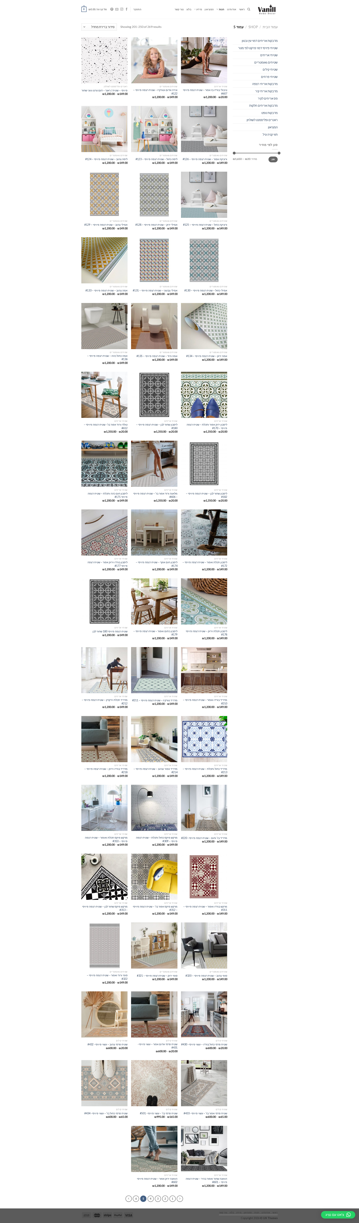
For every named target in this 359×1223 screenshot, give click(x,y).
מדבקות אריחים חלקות (263, 105)
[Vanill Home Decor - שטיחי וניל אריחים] (267, 9)
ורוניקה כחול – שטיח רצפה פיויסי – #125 (205, 224)
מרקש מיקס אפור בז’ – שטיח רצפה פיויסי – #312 (155, 908)
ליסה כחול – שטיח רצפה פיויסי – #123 (156, 159)
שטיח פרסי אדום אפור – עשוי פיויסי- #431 (157, 1046)
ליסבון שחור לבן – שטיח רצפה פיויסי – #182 (206, 495)
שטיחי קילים (270, 69)
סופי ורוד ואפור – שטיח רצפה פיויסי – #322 (107, 977)
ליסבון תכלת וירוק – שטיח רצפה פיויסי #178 (206, 633)
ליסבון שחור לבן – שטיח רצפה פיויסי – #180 (156, 426)
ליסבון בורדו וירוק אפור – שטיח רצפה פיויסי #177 (108, 564)
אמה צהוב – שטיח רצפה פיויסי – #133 (106, 290)
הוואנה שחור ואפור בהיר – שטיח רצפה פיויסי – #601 (206, 1180)
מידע (199, 9)
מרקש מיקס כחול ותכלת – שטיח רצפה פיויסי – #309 (156, 839)
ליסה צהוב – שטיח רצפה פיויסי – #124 (106, 159)
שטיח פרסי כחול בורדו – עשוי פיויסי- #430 (204, 1044)
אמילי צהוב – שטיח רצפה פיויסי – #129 (106, 224)
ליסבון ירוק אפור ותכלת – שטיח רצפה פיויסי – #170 (207, 426)
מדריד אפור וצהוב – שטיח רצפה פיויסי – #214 (155, 770)
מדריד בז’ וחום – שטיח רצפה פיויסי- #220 (204, 837)
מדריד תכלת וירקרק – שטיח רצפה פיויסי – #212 (105, 701)
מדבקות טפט (269, 113)
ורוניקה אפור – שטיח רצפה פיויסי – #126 (205, 159)
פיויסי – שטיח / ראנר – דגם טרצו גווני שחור (105, 90)
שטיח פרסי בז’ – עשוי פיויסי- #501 (158, 1113)
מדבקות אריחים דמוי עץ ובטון (260, 40)
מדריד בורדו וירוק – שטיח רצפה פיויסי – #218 (106, 770)
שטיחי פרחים (269, 76)
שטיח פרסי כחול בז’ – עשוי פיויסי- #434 (106, 1113)
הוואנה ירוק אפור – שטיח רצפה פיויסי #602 (157, 1180)
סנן (273, 159)
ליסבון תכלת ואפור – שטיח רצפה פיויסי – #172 (204, 564)
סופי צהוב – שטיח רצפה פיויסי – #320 (206, 975)
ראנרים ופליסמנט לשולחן (262, 120)
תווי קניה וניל (270, 134)
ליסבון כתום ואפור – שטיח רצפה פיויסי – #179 (155, 633)
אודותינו (231, 9)
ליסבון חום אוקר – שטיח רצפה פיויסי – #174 (156, 564)
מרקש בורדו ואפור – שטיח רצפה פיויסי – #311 (205, 908)
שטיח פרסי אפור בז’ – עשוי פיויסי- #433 (205, 1113)
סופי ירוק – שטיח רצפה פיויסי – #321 (157, 975)
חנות (221, 9)
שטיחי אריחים (269, 55)
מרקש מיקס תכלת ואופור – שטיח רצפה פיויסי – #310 (106, 839)
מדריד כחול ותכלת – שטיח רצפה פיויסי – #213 (205, 770)
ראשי (242, 9)
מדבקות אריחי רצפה (265, 84)
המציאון (209, 9)
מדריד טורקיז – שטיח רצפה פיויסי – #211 (154, 700)
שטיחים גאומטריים (266, 62)
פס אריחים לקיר (268, 98)
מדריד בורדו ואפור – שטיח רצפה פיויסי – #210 (205, 701)
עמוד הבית (270, 27)
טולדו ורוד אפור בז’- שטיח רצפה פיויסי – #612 (106, 426)
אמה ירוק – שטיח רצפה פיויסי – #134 (206, 356)
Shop (253, 27)
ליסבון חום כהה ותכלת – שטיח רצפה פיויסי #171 (108, 495)
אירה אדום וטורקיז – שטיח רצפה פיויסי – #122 (155, 91)
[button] (338, 1215)
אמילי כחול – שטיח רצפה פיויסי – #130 (205, 290)
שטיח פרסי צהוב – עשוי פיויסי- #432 (108, 1044)
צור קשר (179, 9)
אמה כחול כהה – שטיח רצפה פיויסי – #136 (107, 357)
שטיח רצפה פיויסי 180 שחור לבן (110, 631)
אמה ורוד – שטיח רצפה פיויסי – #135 (156, 356)
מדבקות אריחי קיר (266, 91)
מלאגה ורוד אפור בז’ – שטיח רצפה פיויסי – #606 (155, 495)
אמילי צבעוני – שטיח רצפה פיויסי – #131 (155, 290)
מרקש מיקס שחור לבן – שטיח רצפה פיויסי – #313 (105, 908)
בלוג (188, 9)
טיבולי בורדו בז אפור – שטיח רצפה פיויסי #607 (205, 91)
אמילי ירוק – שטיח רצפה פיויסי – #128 (156, 224)
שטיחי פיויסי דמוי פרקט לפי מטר (258, 48)
